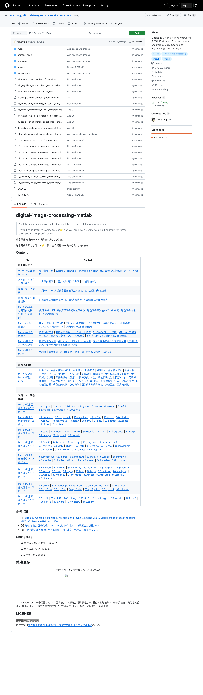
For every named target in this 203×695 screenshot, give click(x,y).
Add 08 (71, 122)
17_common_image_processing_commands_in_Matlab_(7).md (47, 176)
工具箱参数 (123, 384)
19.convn (74, 420)
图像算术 (77, 370)
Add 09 (71, 115)
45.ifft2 (70, 445)
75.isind (80, 471)
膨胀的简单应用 (47, 341)
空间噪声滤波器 (73, 299)
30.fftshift (88, 431)
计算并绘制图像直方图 (67, 281)
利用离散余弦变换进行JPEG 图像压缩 (107, 335)
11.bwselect (46, 417)
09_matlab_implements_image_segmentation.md (41, 128)
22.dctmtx (110, 420)
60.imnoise (45, 460)
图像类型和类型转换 (92, 384)
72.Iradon (44, 471)
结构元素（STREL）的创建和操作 (97, 380)
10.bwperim (74, 409)
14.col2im (95, 417)
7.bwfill (122, 406)
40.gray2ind (89, 442)
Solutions (34, 5)
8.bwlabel (44, 409)
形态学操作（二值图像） (64, 380)
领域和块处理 (105, 377)
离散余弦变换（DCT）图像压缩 (67, 335)
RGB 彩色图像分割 (49, 313)
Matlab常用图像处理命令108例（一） (26, 408)
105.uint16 (45, 501)
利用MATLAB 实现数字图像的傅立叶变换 (61, 290)
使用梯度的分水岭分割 (72, 351)
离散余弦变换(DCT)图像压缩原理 (73, 332)
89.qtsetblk (90, 485)
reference (22, 61)
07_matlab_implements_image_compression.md (40, 115)
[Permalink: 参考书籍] (14, 512)
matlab (156, 59)
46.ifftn (80, 445)
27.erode (56, 431)
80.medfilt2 (58, 474)
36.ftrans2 (74, 435)
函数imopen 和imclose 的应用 (74, 341)
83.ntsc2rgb (103, 474)
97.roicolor (122, 489)
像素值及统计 (115, 370)
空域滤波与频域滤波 (95, 290)
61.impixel (59, 460)
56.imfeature (77, 456)
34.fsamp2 (45, 435)
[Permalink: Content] (14, 252)
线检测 (42, 351)
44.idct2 (58, 445)
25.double (57, 424)
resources (22, 67)
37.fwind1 (44, 442)
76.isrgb (91, 471)
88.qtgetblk (75, 485)
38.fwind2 (58, 442)
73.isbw (56, 471)
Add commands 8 (76, 182)
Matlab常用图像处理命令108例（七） (26, 487)
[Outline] (141, 204)
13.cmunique (81, 417)
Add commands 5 (76, 164)
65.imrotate (118, 460)
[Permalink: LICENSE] (14, 613)
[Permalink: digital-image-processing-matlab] (14, 215)
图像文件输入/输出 (61, 370)
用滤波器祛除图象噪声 (51, 299)
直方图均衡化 (89, 281)
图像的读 (60, 270)
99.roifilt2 (56, 498)
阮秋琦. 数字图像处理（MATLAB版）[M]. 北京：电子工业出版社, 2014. (63, 525)
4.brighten (83, 406)
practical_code (25, 55)
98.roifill (43, 498)
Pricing (104, 5)
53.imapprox (94, 449)
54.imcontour (46, 456)
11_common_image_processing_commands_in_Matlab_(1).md (47, 140)
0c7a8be (111, 42)
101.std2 (84, 498)
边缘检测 (53, 351)
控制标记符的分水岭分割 (99, 351)
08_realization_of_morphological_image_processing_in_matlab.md (49, 122)
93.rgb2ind (60, 489)
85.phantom (46, 478)
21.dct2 (97, 420)
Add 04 (71, 97)
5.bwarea (97, 406)
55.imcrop (62, 456)
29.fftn (76, 431)
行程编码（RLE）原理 (105, 332)
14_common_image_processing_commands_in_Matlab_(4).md (47, 158)
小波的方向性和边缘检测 (79, 326)
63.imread (88, 460)
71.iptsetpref (122, 467)
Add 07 (70, 109)
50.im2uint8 (45, 449)
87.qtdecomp (59, 485)
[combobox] (109, 33)
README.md (24, 195)
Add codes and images (78, 49)
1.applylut (44, 406)
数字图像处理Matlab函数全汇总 (25, 377)
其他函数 (110, 384)
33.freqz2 (131, 431)
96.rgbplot (108, 489)
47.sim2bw (93, 445)
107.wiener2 (73, 501)
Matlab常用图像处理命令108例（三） (26, 433)
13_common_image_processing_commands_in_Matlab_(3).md (47, 152)
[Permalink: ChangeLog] (14, 537)
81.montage (74, 474)
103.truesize (116, 498)
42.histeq (119, 442)
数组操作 (74, 384)
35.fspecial (59, 435)
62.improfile (74, 460)
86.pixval (44, 485)
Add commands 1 (75, 140)
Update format (74, 79)
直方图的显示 (46, 281)
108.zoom (88, 501)
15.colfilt (109, 417)
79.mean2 (44, 474)
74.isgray (68, 471)
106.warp (58, 501)
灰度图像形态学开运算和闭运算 (109, 341)
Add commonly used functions (82, 134)
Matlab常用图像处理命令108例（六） (26, 473)
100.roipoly (70, 498)
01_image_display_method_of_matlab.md (37, 79)
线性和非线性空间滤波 (117, 373)
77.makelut (104, 471)
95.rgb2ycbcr (92, 489)
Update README (36, 42)
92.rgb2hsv (45, 489)
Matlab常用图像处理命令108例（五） (26, 458)
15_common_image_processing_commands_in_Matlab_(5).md (47, 164)
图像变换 (84, 377)
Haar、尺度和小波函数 (51, 323)
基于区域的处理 (125, 380)
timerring (14, 15)
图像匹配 (101, 370)
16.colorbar (122, 417)
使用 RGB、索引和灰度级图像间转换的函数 (62, 310)
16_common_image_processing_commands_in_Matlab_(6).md (47, 170)
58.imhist (105, 456)
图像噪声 (98, 373)
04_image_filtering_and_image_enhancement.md (41, 97)
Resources (51, 5)
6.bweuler (109, 406)
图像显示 (72, 270)
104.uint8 (131, 498)
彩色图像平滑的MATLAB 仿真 (103, 310)
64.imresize (103, 460)
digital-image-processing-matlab (47, 15)
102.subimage (99, 498)
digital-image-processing (174, 54)
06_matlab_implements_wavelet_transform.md (40, 109)
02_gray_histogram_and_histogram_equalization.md (42, 85)
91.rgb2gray (119, 485)
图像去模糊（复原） (66, 377)
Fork (174, 15)
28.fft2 (67, 431)
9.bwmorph (58, 409)
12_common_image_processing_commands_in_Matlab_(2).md (47, 146)
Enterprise (89, 5)
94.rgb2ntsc (75, 489)
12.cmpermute (63, 417)
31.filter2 (101, 431)
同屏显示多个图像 (88, 270)
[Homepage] (7, 5)
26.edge (43, 431)
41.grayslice (105, 442)
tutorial (167, 59)
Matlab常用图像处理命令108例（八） (26, 500)
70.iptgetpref (105, 467)
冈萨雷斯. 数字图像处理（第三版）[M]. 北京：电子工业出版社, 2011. (61, 529)
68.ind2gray (74, 467)
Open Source (70, 5)
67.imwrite (59, 467)
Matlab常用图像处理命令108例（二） (26, 421)
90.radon (104, 485)
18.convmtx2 (59, 420)
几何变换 (89, 370)
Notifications (156, 15)
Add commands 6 (76, 170)
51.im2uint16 (62, 449)
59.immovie (119, 456)
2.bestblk (57, 406)
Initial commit (73, 188)
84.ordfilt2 (118, 474)
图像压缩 (74, 373)
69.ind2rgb (89, 467)
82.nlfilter (88, 474)
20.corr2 (86, 420)
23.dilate (123, 420)
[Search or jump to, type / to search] (165, 5)
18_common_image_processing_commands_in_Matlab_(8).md (47, 182)
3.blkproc (70, 406)
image (20, 49)
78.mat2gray (120, 471)
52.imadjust (78, 449)
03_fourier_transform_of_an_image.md (36, 91)
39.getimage (73, 442)
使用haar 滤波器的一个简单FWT (83, 323)
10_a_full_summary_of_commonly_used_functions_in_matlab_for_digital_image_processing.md (62, 134)
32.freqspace (115, 431)
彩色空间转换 (60, 384)
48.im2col (106, 445)
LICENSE (22, 188)
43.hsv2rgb (45, 445)
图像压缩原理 (46, 332)
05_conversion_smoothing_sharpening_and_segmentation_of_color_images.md (55, 103)
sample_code (24, 73)
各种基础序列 (46, 270)
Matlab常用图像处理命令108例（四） (26, 446)
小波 (93, 377)
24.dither (44, 424)
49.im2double (122, 445)
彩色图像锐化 (128, 310)
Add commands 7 (75, 176)
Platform (18, 5)
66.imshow (45, 467)
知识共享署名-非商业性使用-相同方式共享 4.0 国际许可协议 (60, 625)
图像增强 (86, 373)
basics (156, 54)
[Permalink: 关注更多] (14, 562)
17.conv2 (44, 420)
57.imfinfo (92, 456)
